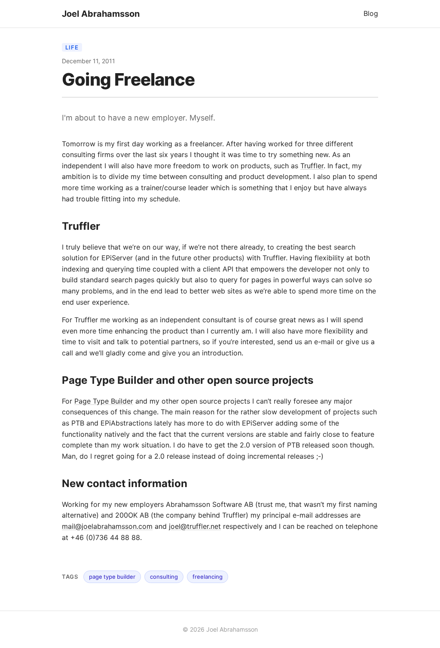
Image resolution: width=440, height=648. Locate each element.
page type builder (112, 576)
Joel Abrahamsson (101, 14)
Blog (371, 13)
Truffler (312, 165)
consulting (164, 576)
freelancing (207, 576)
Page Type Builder (103, 401)
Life (72, 47)
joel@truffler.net (195, 526)
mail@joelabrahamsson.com (107, 526)
